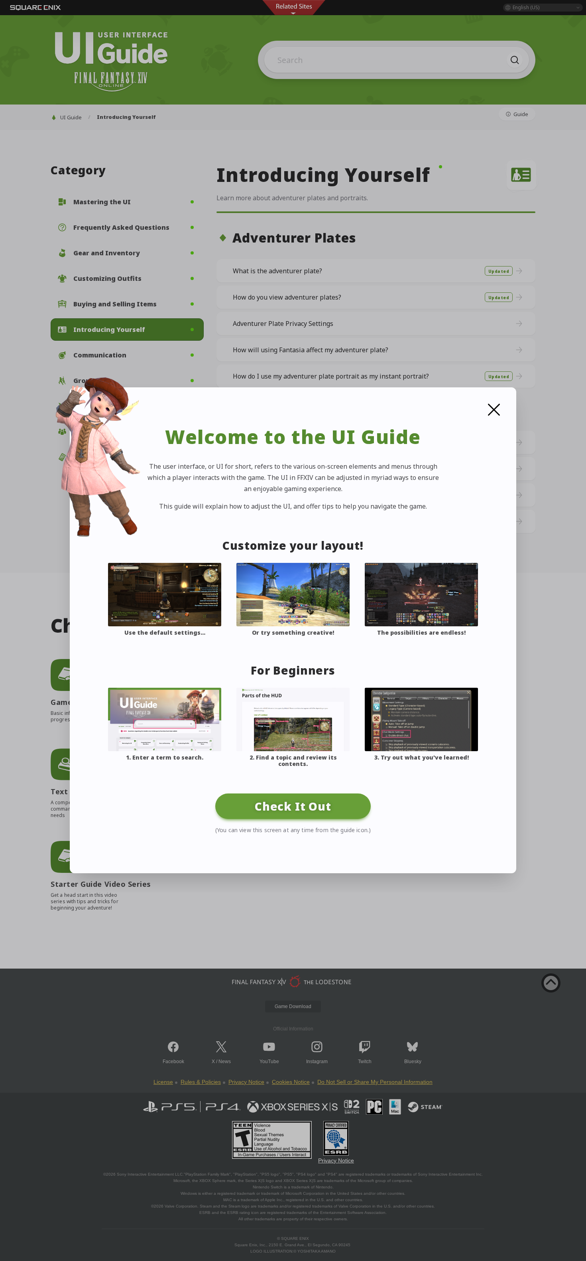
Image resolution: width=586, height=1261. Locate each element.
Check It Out (293, 806)
